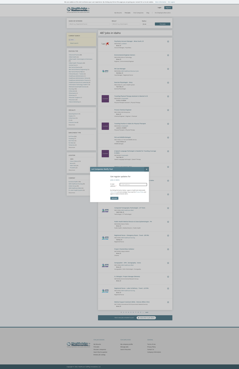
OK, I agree (171, 2)
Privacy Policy (139, 192)
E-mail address (113, 185)
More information (160, 2)
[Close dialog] (146, 169)
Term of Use (113, 192)
